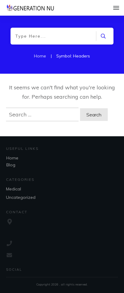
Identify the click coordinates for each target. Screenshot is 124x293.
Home (12, 158)
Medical (13, 189)
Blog (10, 165)
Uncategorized (21, 197)
